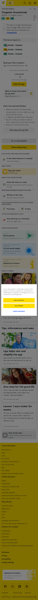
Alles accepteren (19, 300)
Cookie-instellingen (19, 311)
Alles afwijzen (19, 305)
